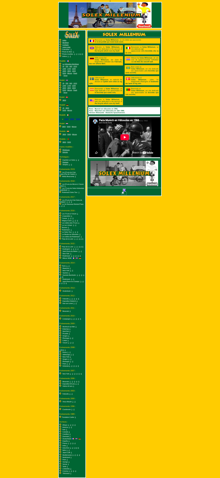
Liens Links (66, 47)
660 (71, 66)
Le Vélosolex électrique (71, 64)
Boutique (66, 43)
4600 (74, 71)
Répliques (66, 150)
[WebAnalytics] (124, 194)
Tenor (65, 92)
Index (64, 40)
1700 (69, 69)
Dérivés (65, 152)
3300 (64, 71)
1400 (64, 69)
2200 (74, 69)
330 (67, 66)
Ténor (65, 76)
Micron (69, 73)
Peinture (65, 162)
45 (63, 66)
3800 (69, 71)
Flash (75, 73)
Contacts (66, 45)
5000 (64, 73)
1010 (75, 66)
